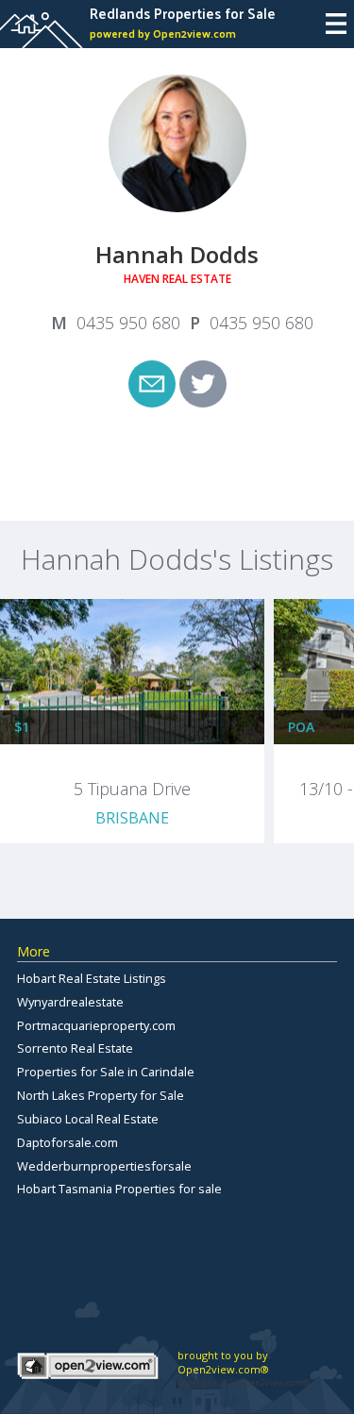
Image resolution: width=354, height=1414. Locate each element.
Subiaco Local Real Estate (88, 1118)
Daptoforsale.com (67, 1142)
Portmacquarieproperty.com (96, 1025)
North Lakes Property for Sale (100, 1095)
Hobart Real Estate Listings (91, 978)
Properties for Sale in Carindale (105, 1071)
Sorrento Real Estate (75, 1048)
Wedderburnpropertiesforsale (104, 1165)
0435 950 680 (128, 322)
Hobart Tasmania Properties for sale (119, 1188)
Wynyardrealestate (70, 1001)
